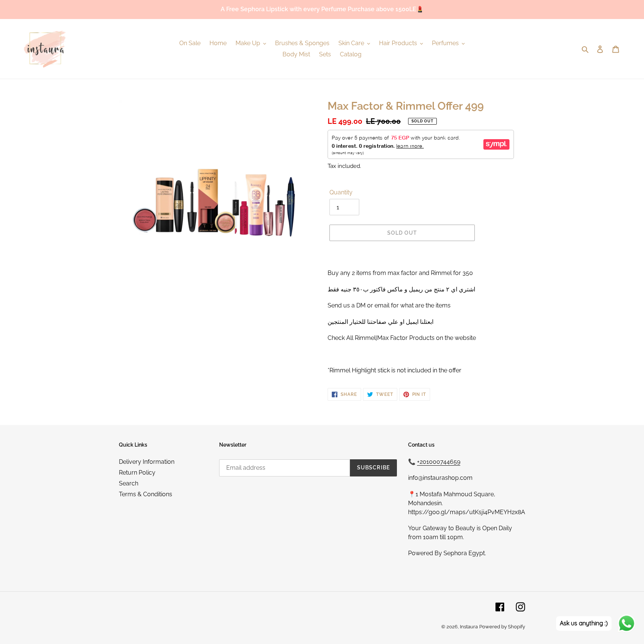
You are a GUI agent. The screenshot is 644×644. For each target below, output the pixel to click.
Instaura (469, 626)
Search (128, 483)
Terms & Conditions (145, 494)
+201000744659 (438, 461)
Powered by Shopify (502, 626)
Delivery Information (146, 461)
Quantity (341, 192)
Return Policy (137, 472)
